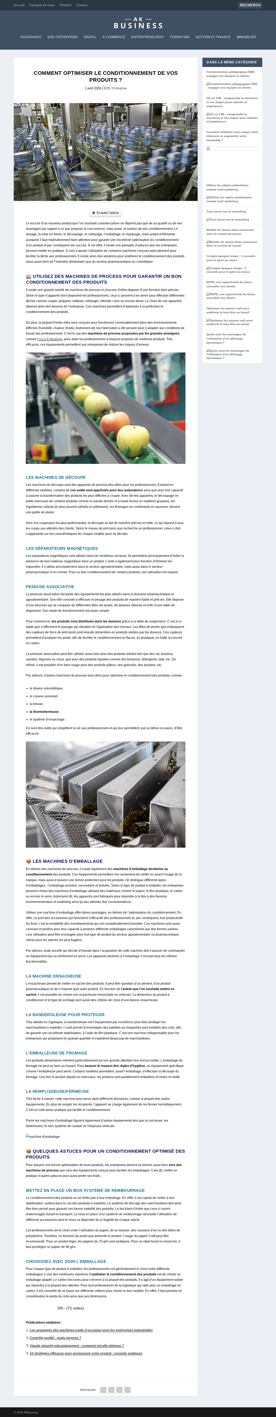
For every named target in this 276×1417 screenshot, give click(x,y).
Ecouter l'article (108, 212)
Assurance (30, 37)
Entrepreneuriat (147, 37)
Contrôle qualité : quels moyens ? (55, 1338)
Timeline (65, 5)
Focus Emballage (49, 339)
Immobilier (246, 37)
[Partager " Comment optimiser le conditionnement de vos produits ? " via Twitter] (111, 1390)
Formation (180, 37)
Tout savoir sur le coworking (226, 211)
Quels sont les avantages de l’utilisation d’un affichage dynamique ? (226, 338)
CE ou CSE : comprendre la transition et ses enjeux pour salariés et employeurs (232, 102)
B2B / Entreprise (62, 37)
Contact (81, 5)
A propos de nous (41, 5)
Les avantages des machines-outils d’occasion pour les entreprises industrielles (91, 1330)
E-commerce (114, 37)
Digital (90, 37)
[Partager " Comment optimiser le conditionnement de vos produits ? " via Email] (127, 1390)
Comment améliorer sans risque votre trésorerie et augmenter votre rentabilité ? (232, 136)
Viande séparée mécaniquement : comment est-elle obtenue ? (77, 1345)
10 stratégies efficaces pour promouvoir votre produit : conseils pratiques (86, 1353)
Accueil (19, 5)
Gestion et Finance (213, 37)
